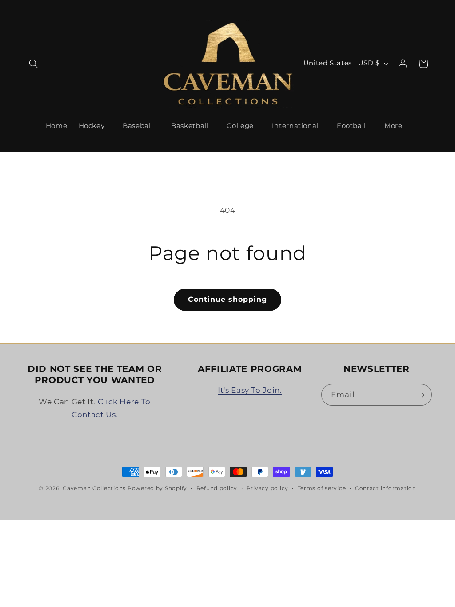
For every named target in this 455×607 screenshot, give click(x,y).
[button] (34, 63)
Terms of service (322, 488)
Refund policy (217, 488)
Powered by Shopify (157, 488)
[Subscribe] (421, 395)
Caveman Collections (94, 488)
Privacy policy (267, 488)
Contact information (385, 488)
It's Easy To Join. (250, 390)
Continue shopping (227, 299)
